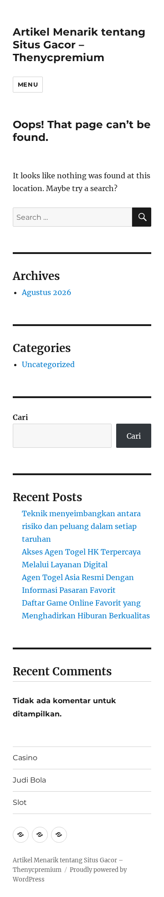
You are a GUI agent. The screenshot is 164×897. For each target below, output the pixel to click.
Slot (20, 802)
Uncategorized (48, 364)
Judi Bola (29, 780)
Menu (28, 84)
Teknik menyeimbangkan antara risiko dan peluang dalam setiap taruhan (81, 526)
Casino (25, 757)
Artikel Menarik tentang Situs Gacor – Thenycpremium (79, 45)
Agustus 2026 (47, 292)
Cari (20, 417)
